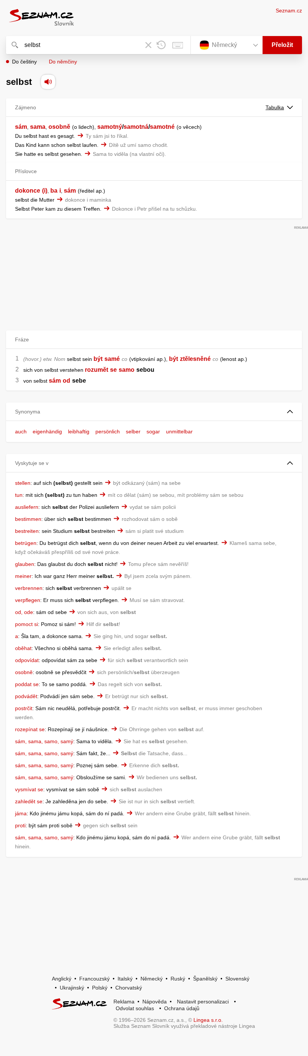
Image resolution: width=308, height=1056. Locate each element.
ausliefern (26, 507)
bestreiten (27, 531)
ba (53, 190)
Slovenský (237, 979)
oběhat (23, 648)
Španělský (205, 979)
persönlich (107, 431)
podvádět (26, 696)
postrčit (23, 708)
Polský (99, 988)
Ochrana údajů (181, 1008)
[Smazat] (148, 45)
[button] (154, 412)
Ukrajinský (72, 988)
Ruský (178, 979)
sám (21, 127)
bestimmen (28, 519)
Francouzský (94, 979)
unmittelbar (179, 431)
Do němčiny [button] (63, 62)
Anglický (61, 979)
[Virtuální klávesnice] (177, 45)
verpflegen (27, 600)
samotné (162, 127)
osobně (59, 127)
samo (126, 370)
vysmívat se (29, 789)
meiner (23, 576)
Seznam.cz (289, 11)
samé (112, 359)
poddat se (27, 684)
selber (133, 431)
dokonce (27, 190)
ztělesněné (195, 359)
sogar (153, 431)
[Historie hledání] (161, 45)
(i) (44, 190)
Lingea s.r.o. (208, 1020)
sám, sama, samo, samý (44, 741)
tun (19, 495)
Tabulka (275, 107)
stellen (22, 483)
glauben (24, 564)
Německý (151, 979)
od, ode (24, 612)
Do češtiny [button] (24, 62)
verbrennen (28, 588)
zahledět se (28, 801)
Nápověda (154, 1002)
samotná (136, 127)
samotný (109, 127)
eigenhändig (47, 431)
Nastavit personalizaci (203, 1002)
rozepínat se (30, 729)
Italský (125, 979)
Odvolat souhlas (135, 1008)
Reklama (123, 1002)
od (66, 380)
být (98, 359)
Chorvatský (128, 988)
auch (21, 431)
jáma (21, 813)
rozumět (96, 370)
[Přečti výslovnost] (48, 81)
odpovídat (27, 660)
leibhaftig (78, 431)
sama (37, 127)
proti (20, 825)
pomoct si (26, 624)
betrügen (25, 543)
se (113, 370)
